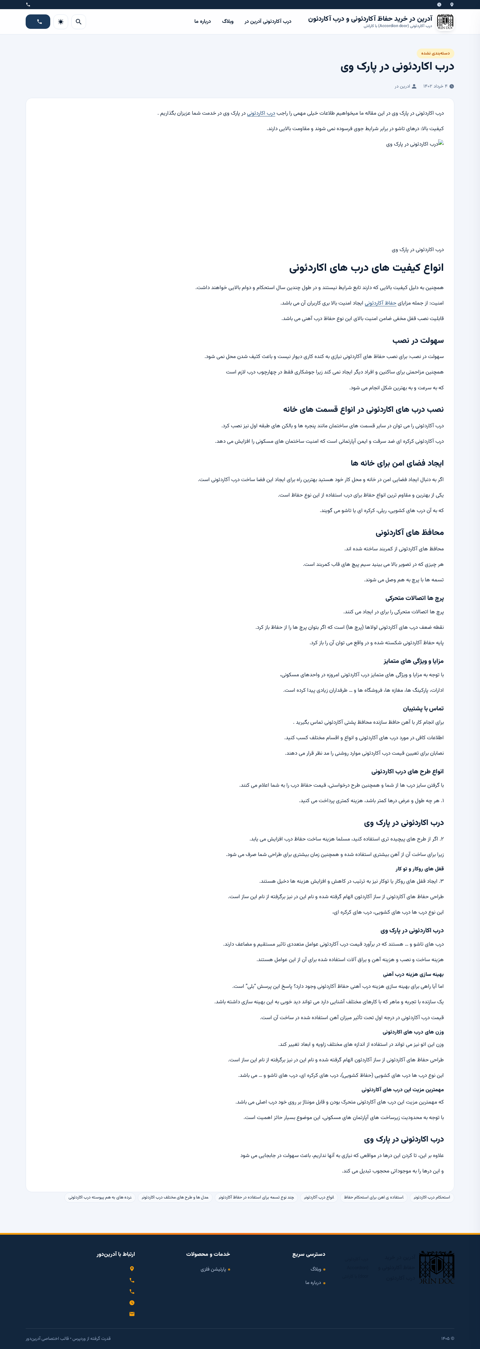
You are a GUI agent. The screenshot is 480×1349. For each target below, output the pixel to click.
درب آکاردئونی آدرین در (268, 22)
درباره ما (202, 22)
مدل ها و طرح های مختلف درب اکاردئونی (175, 1197)
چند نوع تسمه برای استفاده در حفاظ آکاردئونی (256, 1197)
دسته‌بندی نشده (435, 53)
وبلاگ (228, 22)
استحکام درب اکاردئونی (432, 1197)
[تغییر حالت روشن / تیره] (60, 21)
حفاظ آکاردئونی (380, 303)
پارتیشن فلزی (213, 1269)
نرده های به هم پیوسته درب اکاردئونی (100, 1197)
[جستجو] (78, 21)
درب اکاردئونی (261, 113)
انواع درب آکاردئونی (319, 1197)
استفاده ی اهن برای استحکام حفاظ (373, 1197)
